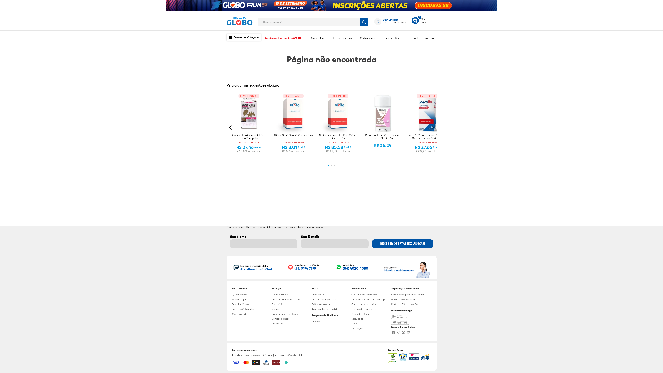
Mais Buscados (240, 313)
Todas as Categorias (243, 309)
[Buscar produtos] (364, 22)
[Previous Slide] (230, 127)
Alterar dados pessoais (324, 299)
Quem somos (239, 294)
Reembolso (357, 318)
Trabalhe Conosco (241, 304)
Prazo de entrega (360, 313)
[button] (328, 165)
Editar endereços (321, 304)
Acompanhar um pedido (325, 309)
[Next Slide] (433, 127)
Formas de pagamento (363, 309)
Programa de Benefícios (285, 313)
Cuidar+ (316, 321)
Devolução (357, 328)
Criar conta (318, 294)
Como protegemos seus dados (407, 294)
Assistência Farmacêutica (286, 299)
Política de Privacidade (403, 299)
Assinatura (277, 323)
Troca (354, 323)
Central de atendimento (364, 294)
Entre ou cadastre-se (394, 22)
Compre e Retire (280, 318)
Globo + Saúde (280, 294)
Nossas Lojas (239, 299)
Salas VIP (277, 304)
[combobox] (315, 21)
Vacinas (276, 309)
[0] (415, 20)
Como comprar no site (363, 304)
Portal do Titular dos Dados (406, 304)
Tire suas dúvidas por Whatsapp (368, 299)
